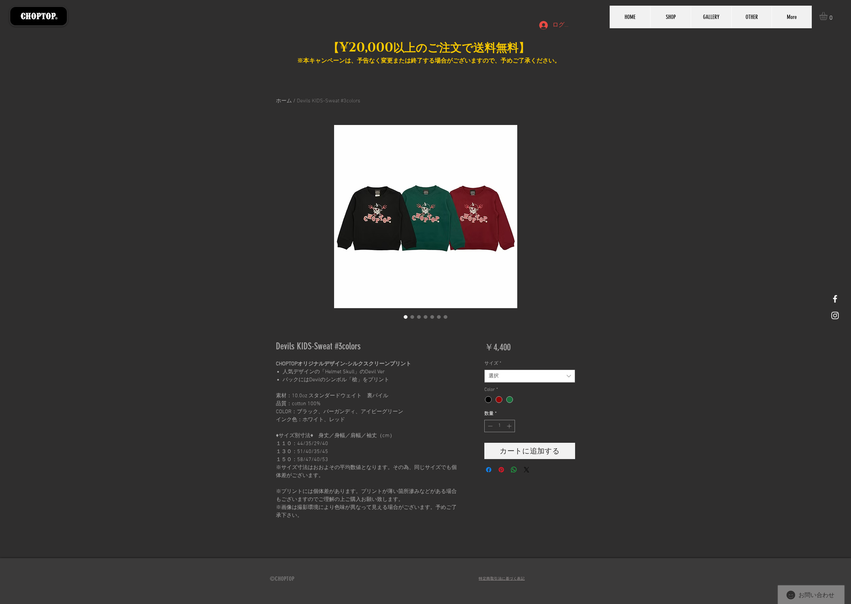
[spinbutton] (500, 426)
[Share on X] (527, 470)
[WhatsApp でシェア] (514, 470)
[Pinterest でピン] (501, 470)
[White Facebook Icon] (835, 299)
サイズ (492, 363)
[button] (828, 16)
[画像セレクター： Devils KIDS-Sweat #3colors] (405, 316)
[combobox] (529, 376)
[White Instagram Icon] (835, 315)
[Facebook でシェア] (489, 470)
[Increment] (510, 426)
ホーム (284, 101)
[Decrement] (489, 426)
